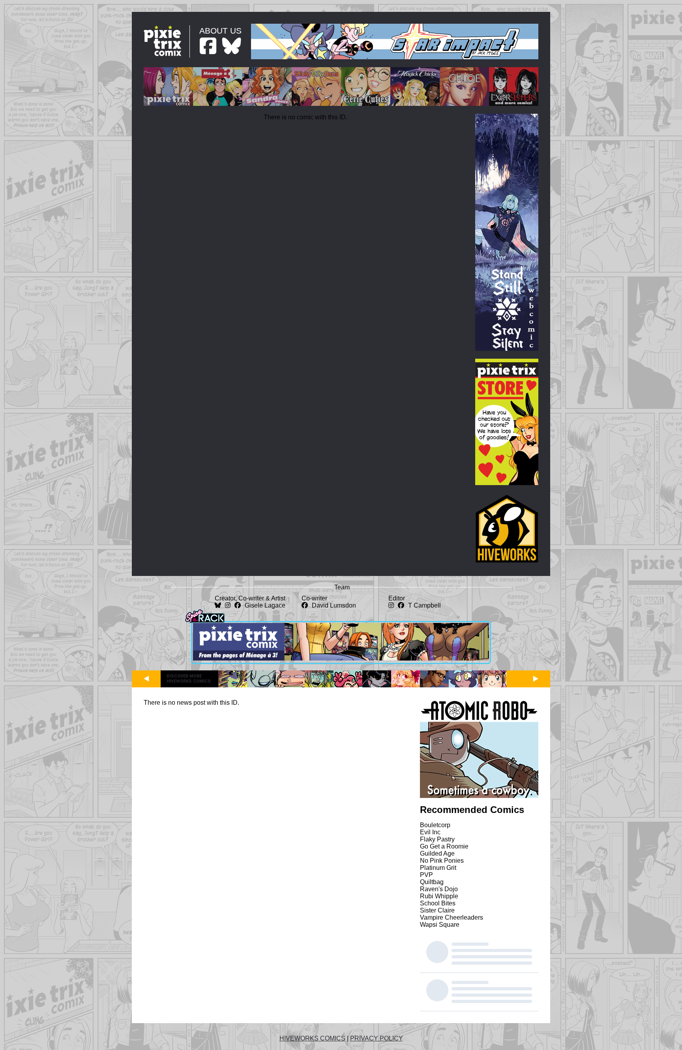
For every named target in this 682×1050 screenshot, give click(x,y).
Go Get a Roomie (444, 846)
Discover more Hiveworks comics (189, 679)
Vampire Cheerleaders (451, 917)
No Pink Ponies (442, 860)
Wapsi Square (439, 924)
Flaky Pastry (437, 839)
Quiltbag (432, 882)
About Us (220, 30)
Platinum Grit (438, 867)
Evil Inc (430, 832)
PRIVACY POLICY (376, 1038)
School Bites (437, 903)
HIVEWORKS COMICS (312, 1038)
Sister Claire (437, 910)
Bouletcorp (435, 825)
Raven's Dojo (439, 889)
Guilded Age (437, 853)
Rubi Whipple (439, 896)
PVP (426, 874)
